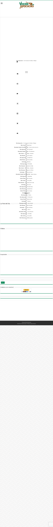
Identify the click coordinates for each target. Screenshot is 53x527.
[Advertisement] (26, 13)
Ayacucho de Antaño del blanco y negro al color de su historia (26, 40)
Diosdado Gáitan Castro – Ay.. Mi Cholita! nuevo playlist (43, 39)
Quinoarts (29, 322)
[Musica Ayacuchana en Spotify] (26, 198)
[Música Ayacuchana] (26, 4)
